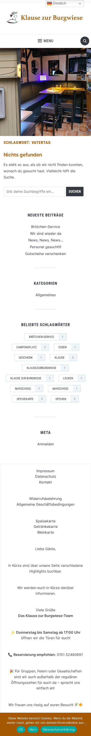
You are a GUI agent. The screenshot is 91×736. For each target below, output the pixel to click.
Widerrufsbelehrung (45, 498)
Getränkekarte (46, 526)
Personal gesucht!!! (45, 247)
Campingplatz (31, 347)
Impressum (45, 471)
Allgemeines (46, 295)
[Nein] (85, 724)
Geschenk (30, 357)
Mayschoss (27, 388)
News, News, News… (45, 240)
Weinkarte (45, 532)
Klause (64, 357)
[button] (45, 40)
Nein (33, 729)
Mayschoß (65, 388)
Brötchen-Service (45, 226)
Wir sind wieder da (45, 233)
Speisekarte (30, 399)
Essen (67, 347)
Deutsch (59, 3)
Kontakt (45, 482)
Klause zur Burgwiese (30, 378)
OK (21, 729)
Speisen (65, 399)
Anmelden (45, 444)
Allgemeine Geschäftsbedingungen (45, 504)
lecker (72, 378)
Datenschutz (45, 476)
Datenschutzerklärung (58, 729)
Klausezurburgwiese (46, 368)
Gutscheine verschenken (45, 253)
